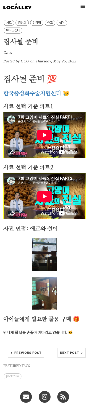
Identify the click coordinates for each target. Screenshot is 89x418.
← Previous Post (26, 352)
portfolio (12, 376)
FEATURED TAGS (16, 366)
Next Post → (71, 352)
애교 (50, 22)
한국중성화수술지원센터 (32, 93)
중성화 (22, 22)
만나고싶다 (13, 30)
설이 (62, 22)
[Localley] (63, 396)
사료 (9, 22)
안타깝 (37, 22)
